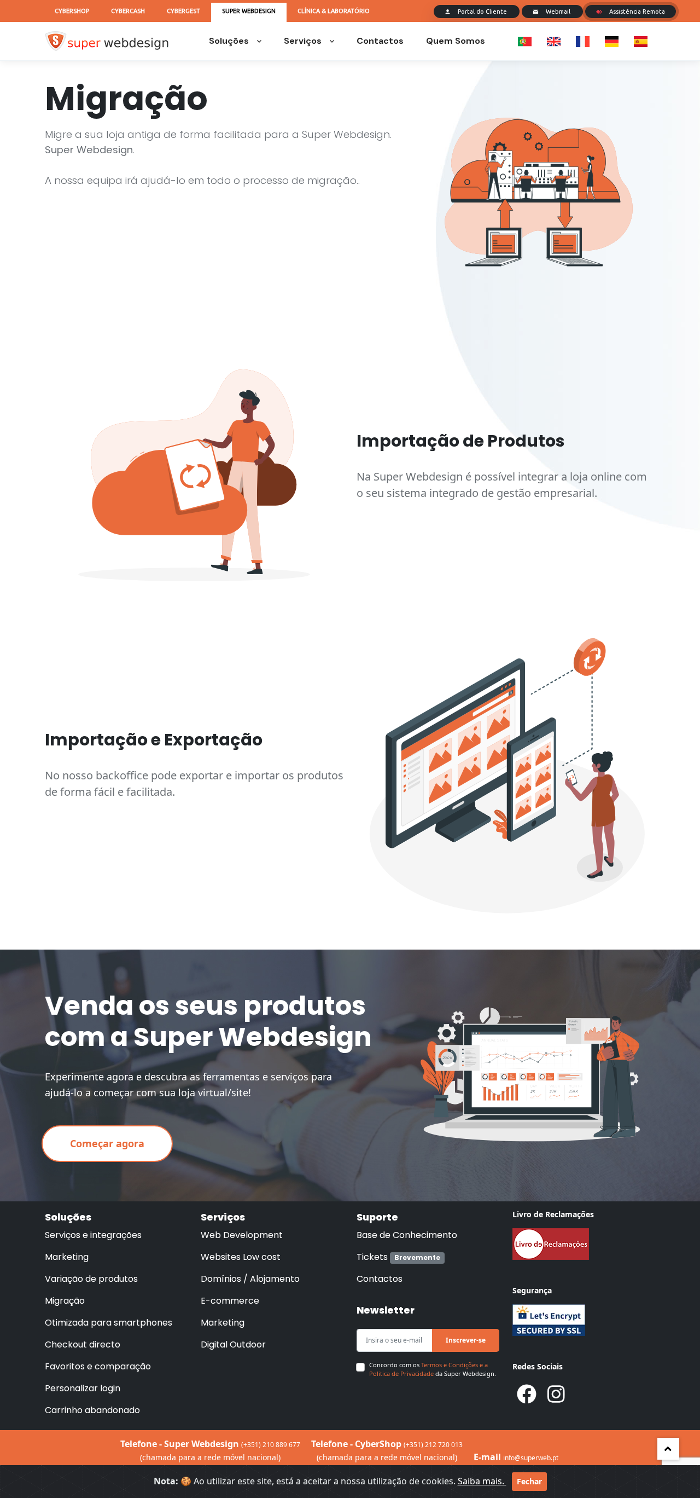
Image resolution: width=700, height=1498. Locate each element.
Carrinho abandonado (92, 1410)
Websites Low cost (241, 1257)
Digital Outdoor (233, 1344)
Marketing (67, 1257)
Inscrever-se (466, 1340)
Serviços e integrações (93, 1235)
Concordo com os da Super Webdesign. (432, 1369)
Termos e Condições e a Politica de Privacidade (428, 1369)
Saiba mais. (482, 1481)
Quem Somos (455, 41)
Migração (65, 1300)
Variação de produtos (91, 1279)
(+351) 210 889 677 (270, 1444)
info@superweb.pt (530, 1457)
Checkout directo (82, 1344)
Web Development (242, 1235)
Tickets (398, 1257)
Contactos (380, 41)
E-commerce (230, 1300)
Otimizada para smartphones (108, 1322)
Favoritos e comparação (98, 1366)
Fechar (529, 1481)
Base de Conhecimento (407, 1235)
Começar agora (107, 1143)
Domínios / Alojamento (250, 1279)
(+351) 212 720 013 (433, 1444)
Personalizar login (82, 1388)
